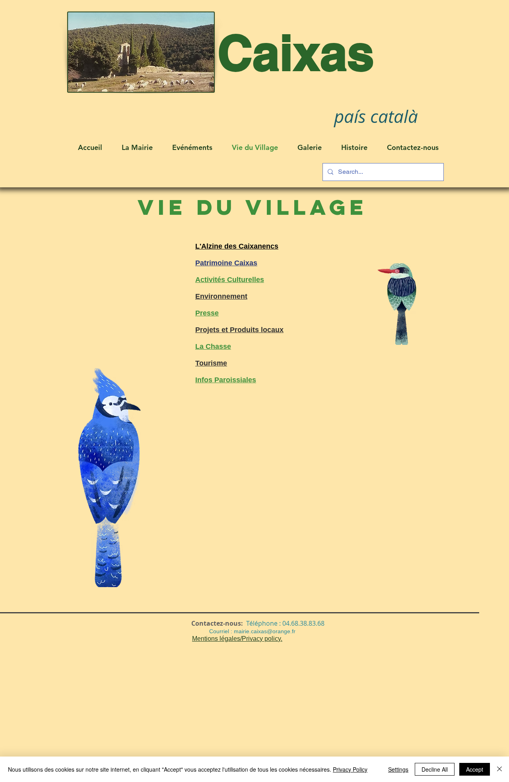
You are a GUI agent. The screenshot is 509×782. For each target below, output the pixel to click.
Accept (474, 769)
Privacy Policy (350, 769)
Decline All (435, 769)
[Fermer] (499, 769)
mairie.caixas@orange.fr (264, 631)
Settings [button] (398, 769)
